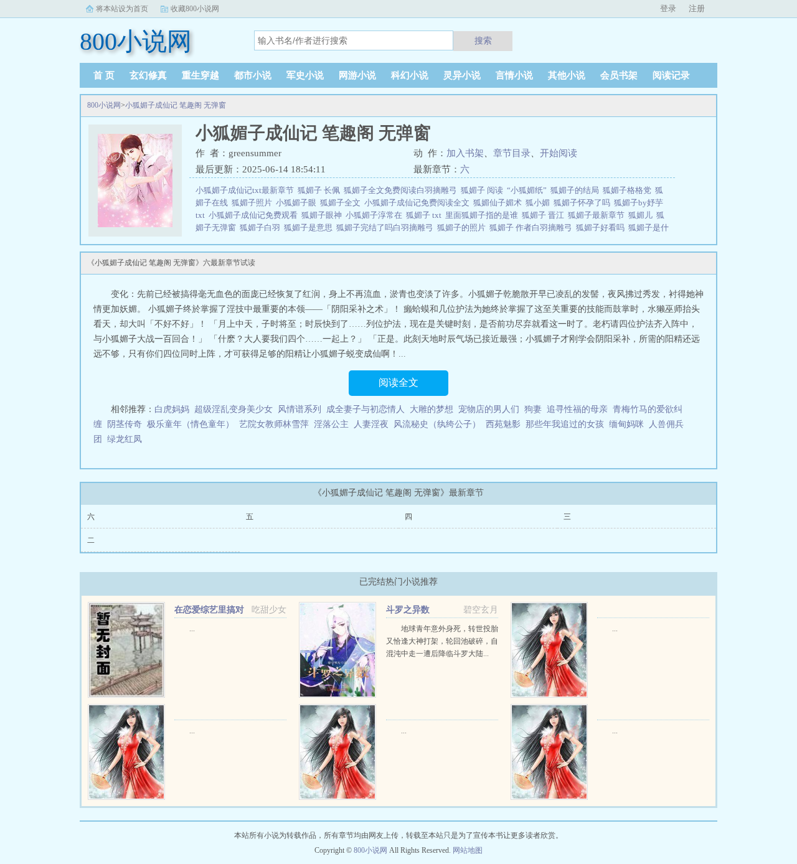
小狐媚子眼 (298, 202)
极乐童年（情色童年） (190, 424)
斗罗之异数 (408, 609)
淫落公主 (331, 424)
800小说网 (104, 105)
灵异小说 (462, 75)
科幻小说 (409, 75)
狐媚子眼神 (323, 215)
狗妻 (533, 409)
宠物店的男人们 (488, 409)
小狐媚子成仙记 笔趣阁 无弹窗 (175, 105)
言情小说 (514, 75)
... (192, 628)
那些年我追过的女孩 (565, 424)
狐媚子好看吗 (602, 227)
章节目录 (512, 153)
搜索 (483, 40)
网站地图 (468, 850)
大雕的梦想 (431, 409)
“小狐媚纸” (528, 190)
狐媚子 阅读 (484, 190)
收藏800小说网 (195, 8)
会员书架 (619, 75)
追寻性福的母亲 (577, 409)
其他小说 (566, 75)
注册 (697, 8)
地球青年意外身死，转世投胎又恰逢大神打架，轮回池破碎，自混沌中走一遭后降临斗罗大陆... (442, 641)
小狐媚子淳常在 (376, 215)
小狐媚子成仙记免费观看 (255, 215)
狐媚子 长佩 (321, 190)
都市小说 (252, 75)
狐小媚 (540, 202)
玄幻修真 (148, 75)
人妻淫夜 (371, 424)
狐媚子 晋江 (545, 215)
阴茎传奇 (124, 424)
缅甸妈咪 (626, 424)
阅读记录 (671, 75)
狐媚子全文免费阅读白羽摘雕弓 (402, 190)
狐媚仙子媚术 (499, 202)
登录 (668, 8)
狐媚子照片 (254, 202)
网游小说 (357, 75)
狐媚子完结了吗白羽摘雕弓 (386, 227)
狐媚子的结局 (576, 190)
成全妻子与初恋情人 (365, 409)
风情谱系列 (299, 409)
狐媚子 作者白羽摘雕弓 (532, 227)
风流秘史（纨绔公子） (437, 424)
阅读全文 (398, 382)
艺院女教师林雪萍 (274, 424)
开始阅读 (558, 153)
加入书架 (465, 153)
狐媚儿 (642, 215)
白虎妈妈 (171, 409)
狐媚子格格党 (629, 190)
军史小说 (305, 75)
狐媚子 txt (425, 215)
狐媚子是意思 (310, 227)
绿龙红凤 (124, 439)
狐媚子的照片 (463, 227)
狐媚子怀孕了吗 (584, 202)
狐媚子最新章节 (598, 215)
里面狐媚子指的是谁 (483, 215)
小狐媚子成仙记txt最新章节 (247, 190)
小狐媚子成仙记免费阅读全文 (418, 202)
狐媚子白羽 (262, 227)
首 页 (104, 75)
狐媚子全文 (342, 202)
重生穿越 (200, 75)
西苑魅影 (503, 424)
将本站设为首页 (122, 8)
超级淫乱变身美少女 (233, 409)
